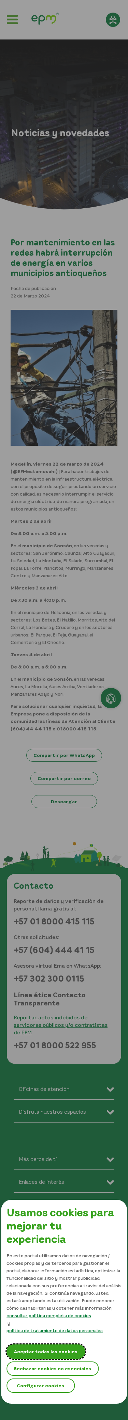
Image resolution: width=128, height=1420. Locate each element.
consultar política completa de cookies (48, 1315)
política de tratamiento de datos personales (54, 1330)
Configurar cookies (40, 1385)
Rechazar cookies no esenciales (52, 1368)
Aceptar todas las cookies (45, 1351)
